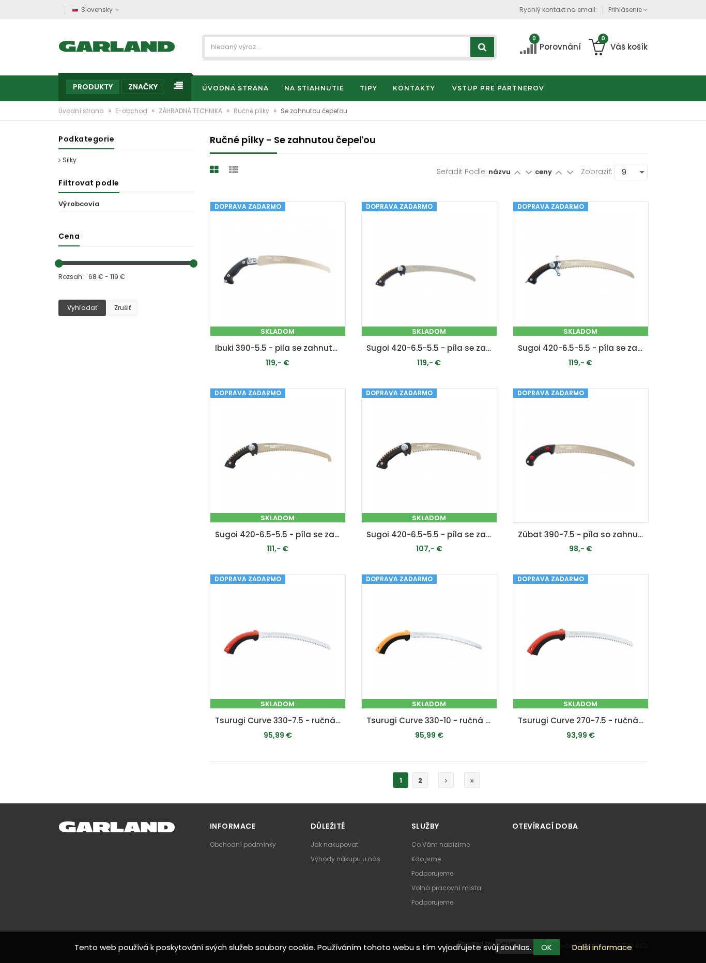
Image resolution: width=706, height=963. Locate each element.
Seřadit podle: (462, 171)
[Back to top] (695, 944)
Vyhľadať (82, 307)
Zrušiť (122, 307)
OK (546, 947)
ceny (544, 172)
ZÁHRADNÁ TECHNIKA (191, 110)
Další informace (602, 947)
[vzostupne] (517, 172)
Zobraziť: (596, 171)
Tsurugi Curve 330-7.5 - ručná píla (280, 720)
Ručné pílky (252, 110)
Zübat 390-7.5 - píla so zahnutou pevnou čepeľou (583, 534)
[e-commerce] (117, 45)
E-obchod (132, 110)
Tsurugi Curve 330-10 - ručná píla (431, 720)
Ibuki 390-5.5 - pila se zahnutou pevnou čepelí (280, 348)
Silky (69, 160)
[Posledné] (472, 780)
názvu (499, 172)
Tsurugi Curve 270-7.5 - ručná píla (583, 720)
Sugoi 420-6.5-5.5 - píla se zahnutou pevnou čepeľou (431, 348)
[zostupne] (528, 172)
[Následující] (446, 780)
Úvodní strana (81, 110)
